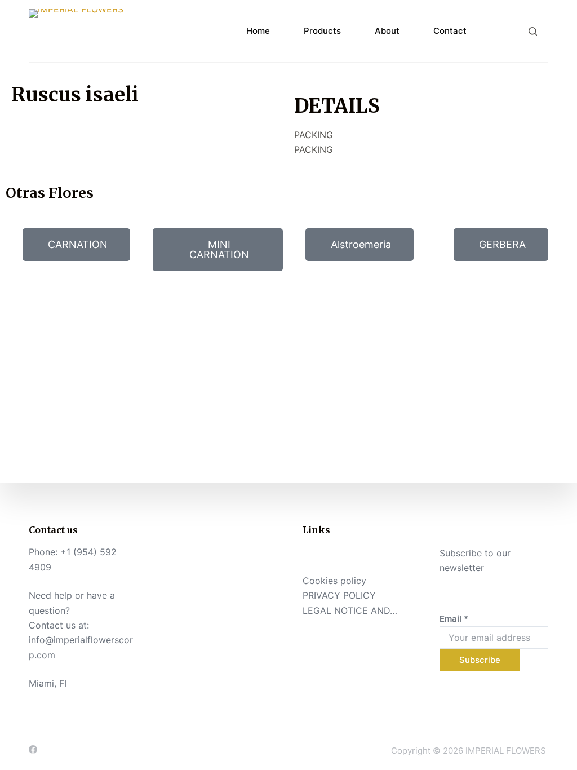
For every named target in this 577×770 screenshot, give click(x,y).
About (387, 30)
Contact (450, 30)
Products (322, 30)
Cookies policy (334, 580)
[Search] (533, 31)
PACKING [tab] (313, 134)
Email (454, 618)
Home (258, 30)
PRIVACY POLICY (339, 595)
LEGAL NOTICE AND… (350, 610)
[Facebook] (33, 749)
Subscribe (479, 659)
